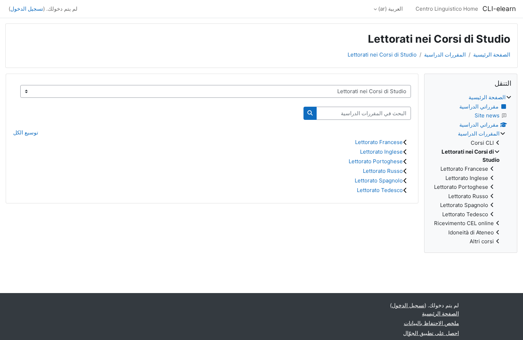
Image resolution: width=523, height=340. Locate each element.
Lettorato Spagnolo (379, 180)
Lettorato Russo (383, 171)
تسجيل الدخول (26, 8)
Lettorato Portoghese (376, 161)
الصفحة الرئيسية (491, 54)
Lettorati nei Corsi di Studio (382, 54)
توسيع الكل (25, 132)
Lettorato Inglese (381, 151)
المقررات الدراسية (445, 54)
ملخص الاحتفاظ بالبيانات (431, 323)
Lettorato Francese (379, 142)
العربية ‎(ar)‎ (390, 8)
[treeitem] (470, 170)
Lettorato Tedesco (380, 190)
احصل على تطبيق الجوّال (431, 333)
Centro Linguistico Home (447, 8)
